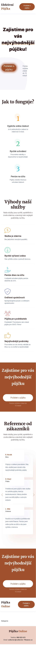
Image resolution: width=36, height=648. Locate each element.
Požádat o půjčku (27, 7)
